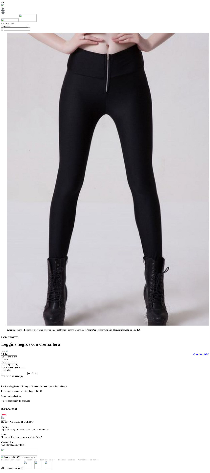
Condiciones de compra (88, 460)
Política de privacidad (10, 460)
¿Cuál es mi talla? (201, 354)
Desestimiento (30, 460)
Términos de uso (47, 460)
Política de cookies (66, 460)
